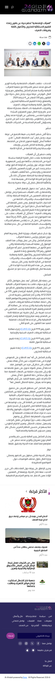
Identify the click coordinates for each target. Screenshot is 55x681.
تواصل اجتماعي (18, 621)
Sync (25, 677)
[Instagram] (26, 643)
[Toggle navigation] (2, 17)
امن (50, 616)
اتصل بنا (48, 661)
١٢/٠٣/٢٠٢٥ (25, 329)
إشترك (10, 635)
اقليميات (30, 621)
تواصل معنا (47, 643)
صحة (39, 621)
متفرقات (48, 621)
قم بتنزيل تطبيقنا (44, 650)
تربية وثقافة (47, 625)
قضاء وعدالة (31, 616)
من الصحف (23, 625)
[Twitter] (32, 643)
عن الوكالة (47, 665)
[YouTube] (20, 643)
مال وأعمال (18, 616)
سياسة (42, 616)
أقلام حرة (35, 625)
